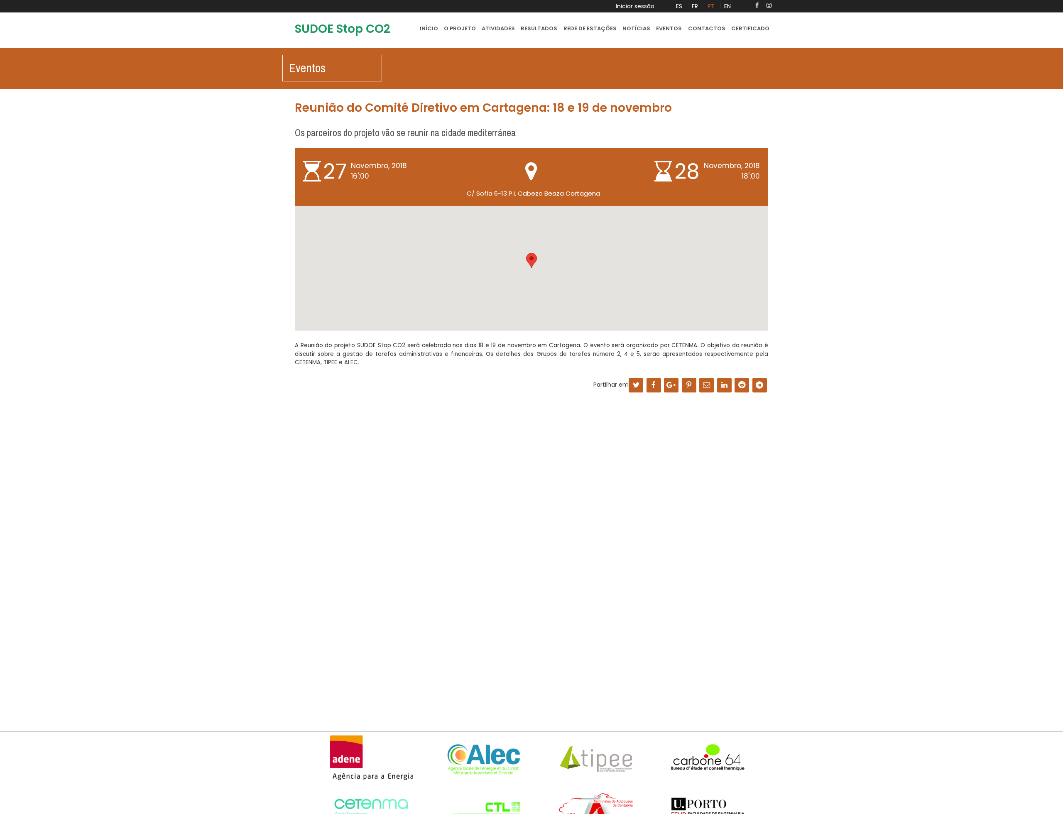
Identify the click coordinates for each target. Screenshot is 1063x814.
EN (727, 6)
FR (695, 6)
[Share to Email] (706, 385)
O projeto (460, 28)
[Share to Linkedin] (724, 385)
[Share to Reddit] (742, 385)
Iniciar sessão (635, 6)
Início (429, 28)
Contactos (706, 28)
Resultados (539, 28)
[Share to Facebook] (654, 385)
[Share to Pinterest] (689, 385)
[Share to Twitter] (636, 385)
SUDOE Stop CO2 (342, 29)
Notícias (636, 28)
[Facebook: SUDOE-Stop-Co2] (757, 5)
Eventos (669, 28)
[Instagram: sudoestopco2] (769, 5)
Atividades (498, 28)
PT (711, 6)
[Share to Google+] (671, 385)
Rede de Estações (590, 28)
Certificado (750, 28)
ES (679, 6)
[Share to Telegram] (759, 385)
